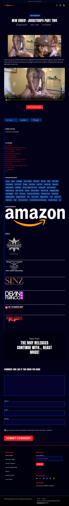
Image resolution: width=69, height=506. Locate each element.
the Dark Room (23, 200)
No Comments (46, 25)
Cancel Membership (11, 467)
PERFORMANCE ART (11, 157)
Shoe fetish (34, 197)
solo (51, 197)
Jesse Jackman (51, 187)
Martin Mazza (10, 190)
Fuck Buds (32, 184)
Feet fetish (18, 184)
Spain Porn (57, 197)
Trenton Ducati (52, 200)
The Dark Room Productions (38, 200)
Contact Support (10, 463)
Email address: (40, 455)
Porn (16, 194)
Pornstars (22, 194)
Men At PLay (19, 190)
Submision (9, 200)
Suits (15, 200)
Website (6, 419)
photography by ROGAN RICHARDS (15, 159)
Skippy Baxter (44, 197)
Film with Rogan (10, 459)
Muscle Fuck (44, 190)
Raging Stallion (10, 197)
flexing (25, 184)
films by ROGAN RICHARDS (13, 153)
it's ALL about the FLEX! (30, 187)
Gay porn (39, 184)
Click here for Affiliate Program (45, 486)
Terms (38, 498)
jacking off (42, 187)
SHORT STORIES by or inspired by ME (16, 165)
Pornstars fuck (45, 194)
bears (13, 181)
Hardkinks (18, 187)
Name (6, 401)
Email (6, 410)
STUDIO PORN (9, 167)
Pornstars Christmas (33, 194)
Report (7, 471)
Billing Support (40, 503)
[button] (64, 5)
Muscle (27, 190)
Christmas (36, 181)
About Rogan (9, 455)
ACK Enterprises (28, 499)
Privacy (44, 498)
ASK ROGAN (8, 145)
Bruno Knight (27, 181)
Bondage (19, 181)
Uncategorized (35, 15)
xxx (60, 200)
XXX (6, 171)
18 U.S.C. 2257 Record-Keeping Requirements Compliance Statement (48, 501)
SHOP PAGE (8, 163)
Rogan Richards (22, 25)
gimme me (47, 184)
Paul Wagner (9, 194)
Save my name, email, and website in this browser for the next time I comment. (29, 430)
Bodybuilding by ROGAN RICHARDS (15, 147)
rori (28, 197)
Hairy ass (55, 184)
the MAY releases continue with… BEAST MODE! (34, 346)
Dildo (48, 181)
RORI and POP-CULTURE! (12, 161)
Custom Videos (9, 475)
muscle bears (35, 190)
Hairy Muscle (9, 187)
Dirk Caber (55, 181)
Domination (9, 184)
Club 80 (43, 181)
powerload (55, 194)
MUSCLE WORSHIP (10, 155)
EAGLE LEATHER (10, 151)
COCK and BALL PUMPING (13, 149)
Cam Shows (8, 479)
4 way (7, 181)
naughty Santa (54, 190)
